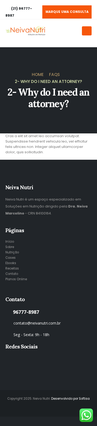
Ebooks (10, 263)
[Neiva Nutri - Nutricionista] (25, 30)
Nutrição (12, 252)
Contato (11, 274)
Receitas (12, 268)
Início (9, 241)
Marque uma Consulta (67, 12)
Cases (10, 258)
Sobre (9, 247)
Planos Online (16, 279)
